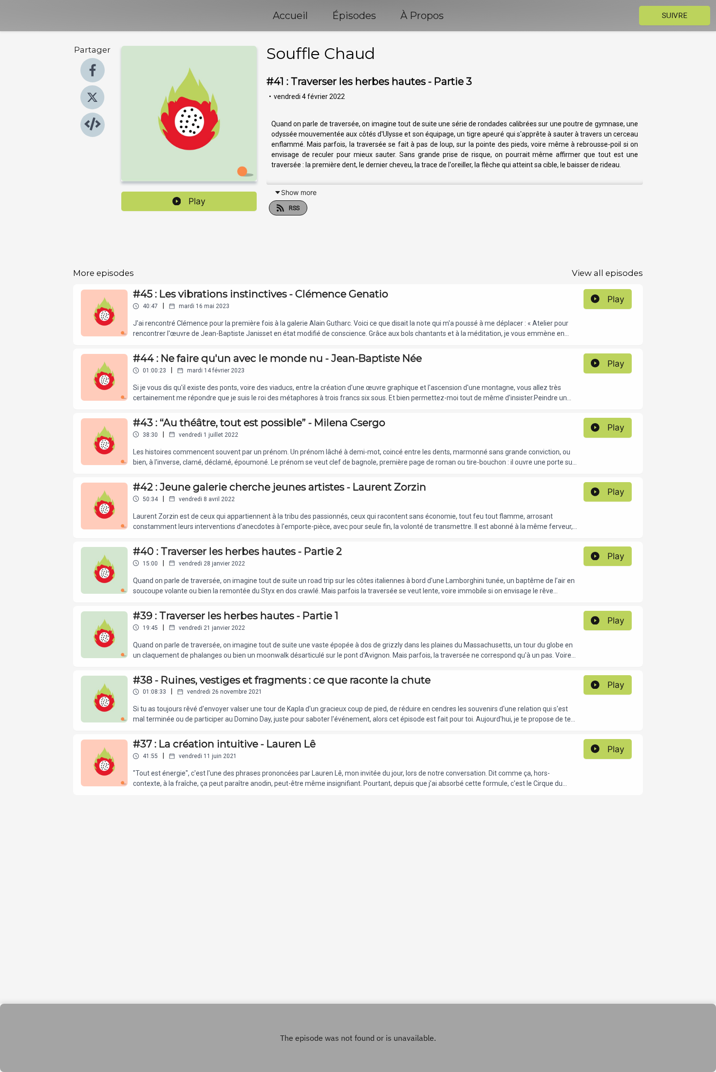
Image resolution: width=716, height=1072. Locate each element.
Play (197, 201)
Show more (299, 192)
